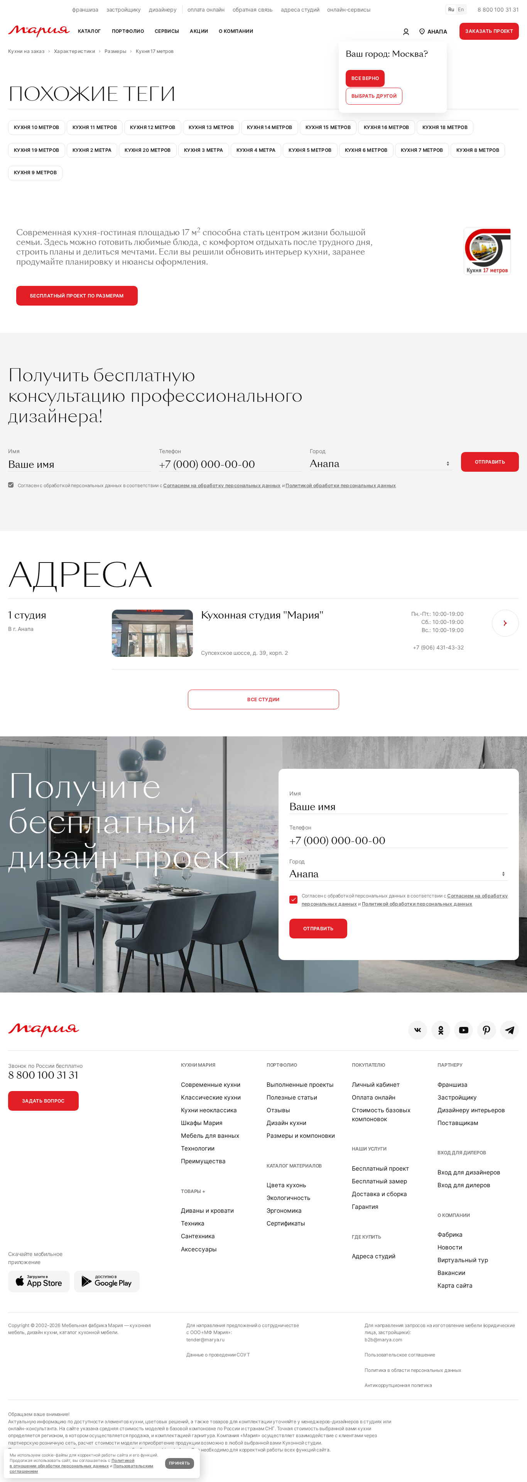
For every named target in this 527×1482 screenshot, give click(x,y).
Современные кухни (210, 1084)
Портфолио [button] (128, 31)
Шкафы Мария (202, 1123)
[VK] (417, 1030)
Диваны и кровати (207, 1210)
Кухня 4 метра (256, 150)
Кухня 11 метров (95, 127)
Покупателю (368, 1065)
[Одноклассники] (440, 1030)
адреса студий (300, 9)
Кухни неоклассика (209, 1110)
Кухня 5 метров (310, 150)
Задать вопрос (43, 1101)
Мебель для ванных (210, 1135)
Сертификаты (286, 1223)
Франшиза (452, 1084)
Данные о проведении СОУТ (218, 1355)
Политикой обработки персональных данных (340, 485)
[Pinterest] (486, 1030)
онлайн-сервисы (348, 9)
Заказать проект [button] (489, 31)
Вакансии (451, 1272)
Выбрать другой (374, 96)
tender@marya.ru (205, 1340)
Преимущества (203, 1161)
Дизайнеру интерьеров (471, 1110)
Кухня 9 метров (35, 172)
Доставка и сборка (379, 1194)
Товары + (193, 1191)
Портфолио (282, 1065)
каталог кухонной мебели (88, 1332)
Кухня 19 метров (36, 150)
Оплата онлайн (373, 1097)
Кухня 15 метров (328, 127)
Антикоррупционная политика (398, 1385)
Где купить (366, 1237)
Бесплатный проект (380, 1168)
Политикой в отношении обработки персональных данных (72, 1463)
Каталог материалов (294, 1166)
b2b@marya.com (383, 1340)
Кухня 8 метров (477, 150)
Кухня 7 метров (422, 150)
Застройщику (457, 1097)
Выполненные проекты (300, 1084)
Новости (449, 1247)
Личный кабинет (376, 1084)
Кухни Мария (198, 1065)
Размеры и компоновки (301, 1135)
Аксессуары (199, 1249)
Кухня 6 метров (366, 150)
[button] (432, 31)
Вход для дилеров (461, 1153)
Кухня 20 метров (148, 150)
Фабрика (450, 1234)
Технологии (198, 1148)
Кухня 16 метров (386, 127)
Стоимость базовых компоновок (381, 1114)
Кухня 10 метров (36, 127)
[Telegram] (509, 1030)
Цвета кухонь (286, 1185)
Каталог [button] (89, 31)
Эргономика (284, 1210)
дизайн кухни (42, 1332)
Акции (199, 31)
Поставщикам (457, 1123)
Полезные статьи (292, 1097)
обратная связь (253, 9)
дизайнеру (163, 9)
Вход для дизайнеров (468, 1172)
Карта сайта (455, 1285)
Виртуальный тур (462, 1260)
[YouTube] (463, 1030)
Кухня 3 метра (203, 150)
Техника (192, 1223)
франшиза (85, 9)
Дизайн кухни (286, 1123)
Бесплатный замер (379, 1181)
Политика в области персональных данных (413, 1370)
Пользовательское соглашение (400, 1355)
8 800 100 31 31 (498, 9)
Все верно (365, 78)
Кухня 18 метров (445, 127)
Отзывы (278, 1110)
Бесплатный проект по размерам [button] (77, 296)
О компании (453, 1215)
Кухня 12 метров (153, 127)
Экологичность (289, 1198)
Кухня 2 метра (92, 150)
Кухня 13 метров (211, 127)
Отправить (490, 462)
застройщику (123, 9)
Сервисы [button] (167, 31)
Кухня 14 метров (269, 127)
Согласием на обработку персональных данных (221, 485)
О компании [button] (236, 31)
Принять (179, 1463)
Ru (451, 9)
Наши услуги (369, 1149)
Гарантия (365, 1206)
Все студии (263, 699)
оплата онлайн (206, 9)
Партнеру (450, 1065)
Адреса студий (373, 1256)
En (461, 9)
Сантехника (198, 1236)
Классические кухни (211, 1097)
